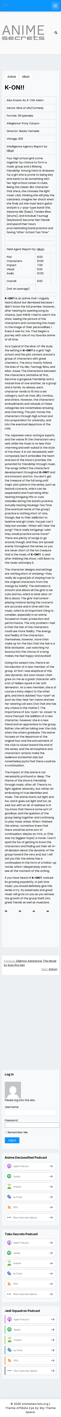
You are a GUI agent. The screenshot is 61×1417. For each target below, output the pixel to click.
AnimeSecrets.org (35, 1404)
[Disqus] (30, 1026)
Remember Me (17, 1132)
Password (11, 1120)
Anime (11, 76)
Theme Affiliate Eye (19, 1408)
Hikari (25, 76)
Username (12, 1107)
